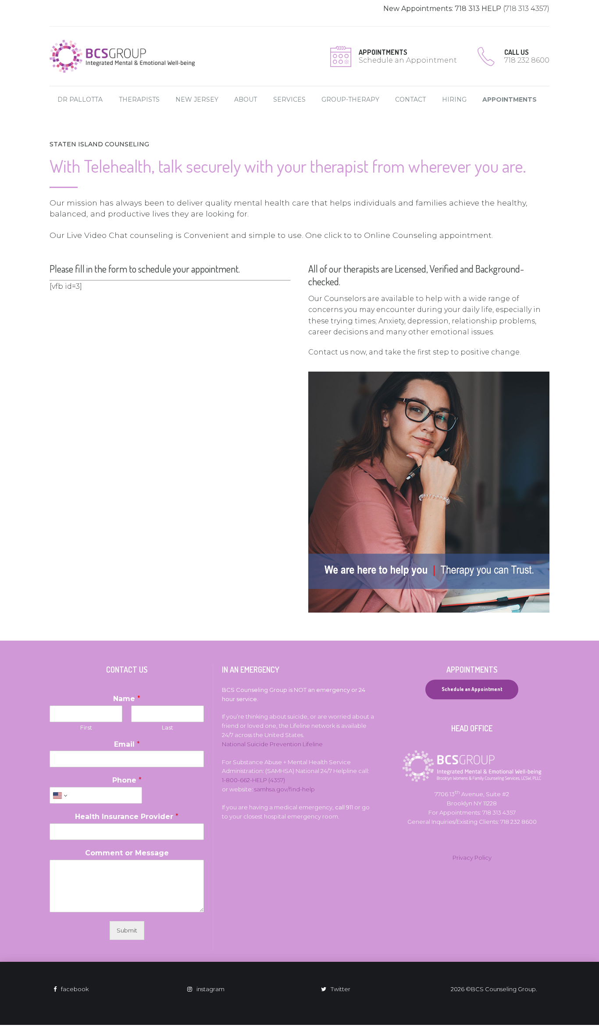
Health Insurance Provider (126, 816)
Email (127, 744)
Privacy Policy (472, 857)
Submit (127, 930)
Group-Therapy (350, 99)
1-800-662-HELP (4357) (253, 779)
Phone (127, 780)
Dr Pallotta (80, 99)
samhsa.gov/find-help (284, 789)
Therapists (139, 99)
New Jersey (196, 99)
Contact (410, 99)
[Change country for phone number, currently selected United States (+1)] (59, 795)
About (245, 99)
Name (126, 699)
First (86, 727)
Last (167, 727)
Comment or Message (127, 853)
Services (289, 99)
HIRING (454, 99)
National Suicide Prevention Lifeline (272, 744)
